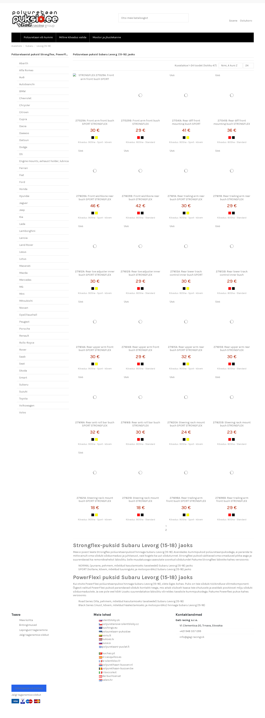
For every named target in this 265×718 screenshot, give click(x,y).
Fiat (21, 175)
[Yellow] (96, 137)
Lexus (22, 252)
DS (21, 154)
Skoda (23, 370)
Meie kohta (26, 620)
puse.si (106, 643)
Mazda (23, 273)
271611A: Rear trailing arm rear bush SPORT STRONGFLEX (186, 197)
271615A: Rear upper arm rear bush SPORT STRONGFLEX (186, 348)
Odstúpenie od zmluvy (29, 688)
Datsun (24, 140)
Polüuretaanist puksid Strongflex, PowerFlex (40, 54)
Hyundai (24, 196)
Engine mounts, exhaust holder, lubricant (45, 161)
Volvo (22, 412)
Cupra (23, 119)
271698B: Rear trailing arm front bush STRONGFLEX (231, 499)
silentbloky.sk (111, 620)
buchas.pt (108, 653)
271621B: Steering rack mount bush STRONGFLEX (140, 499)
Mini (21, 293)
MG (21, 286)
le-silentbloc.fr (111, 661)
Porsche (24, 328)
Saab (22, 356)
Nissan (23, 307)
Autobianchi (27, 84)
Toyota (23, 398)
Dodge (23, 147)
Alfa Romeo (26, 70)
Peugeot (24, 321)
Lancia (23, 238)
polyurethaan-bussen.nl (117, 664)
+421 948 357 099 (190, 631)
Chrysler (24, 105)
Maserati (24, 266)
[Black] (92, 137)
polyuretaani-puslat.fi (115, 646)
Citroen (24, 112)
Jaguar (23, 203)
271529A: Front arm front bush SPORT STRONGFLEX (94, 122)
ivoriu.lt (106, 635)
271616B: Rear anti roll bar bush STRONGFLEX (140, 424)
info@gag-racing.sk (192, 637)
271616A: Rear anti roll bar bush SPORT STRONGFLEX (94, 424)
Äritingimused (28, 625)
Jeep (22, 210)
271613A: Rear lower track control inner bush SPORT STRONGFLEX (186, 275)
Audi (21, 77)
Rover (22, 349)
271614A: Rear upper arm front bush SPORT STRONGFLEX (94, 348)
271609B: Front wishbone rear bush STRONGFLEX (140, 197)
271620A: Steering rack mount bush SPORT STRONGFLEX (186, 424)
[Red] (138, 137)
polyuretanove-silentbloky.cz (120, 624)
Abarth (23, 63)
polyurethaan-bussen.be (117, 668)
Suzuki (23, 391)
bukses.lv (108, 639)
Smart (23, 377)
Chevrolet (25, 98)
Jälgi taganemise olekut (34, 635)
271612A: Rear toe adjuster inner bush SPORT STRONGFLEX (94, 273)
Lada (22, 224)
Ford (22, 182)
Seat (22, 363)
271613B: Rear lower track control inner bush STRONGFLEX (232, 275)
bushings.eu (109, 627)
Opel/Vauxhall (28, 314)
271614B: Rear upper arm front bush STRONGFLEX (140, 348)
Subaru (23, 384)
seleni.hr (107, 680)
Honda (23, 189)
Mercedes (25, 279)
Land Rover (26, 245)
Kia (21, 217)
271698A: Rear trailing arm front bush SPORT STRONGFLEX (186, 499)
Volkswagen (26, 405)
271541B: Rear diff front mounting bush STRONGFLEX (231, 122)
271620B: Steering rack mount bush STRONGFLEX (232, 424)
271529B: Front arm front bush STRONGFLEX (140, 122)
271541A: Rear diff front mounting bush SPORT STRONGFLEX (186, 124)
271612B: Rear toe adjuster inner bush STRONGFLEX (140, 273)
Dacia (22, 126)
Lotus (22, 259)
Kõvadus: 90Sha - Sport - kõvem (95, 142)
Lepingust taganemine (33, 630)
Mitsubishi (26, 300)
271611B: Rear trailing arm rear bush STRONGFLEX (231, 197)
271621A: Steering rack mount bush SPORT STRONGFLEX (95, 499)
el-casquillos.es (111, 657)
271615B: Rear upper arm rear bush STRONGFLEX (232, 348)
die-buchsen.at (111, 676)
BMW (22, 91)
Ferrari (23, 168)
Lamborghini (27, 231)
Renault (24, 335)
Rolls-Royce (26, 342)
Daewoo (24, 133)
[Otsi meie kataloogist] (185, 17)
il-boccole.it (109, 672)
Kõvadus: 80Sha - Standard (140, 142)
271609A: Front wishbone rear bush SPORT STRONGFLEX (94, 197)
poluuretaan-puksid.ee (116, 631)
